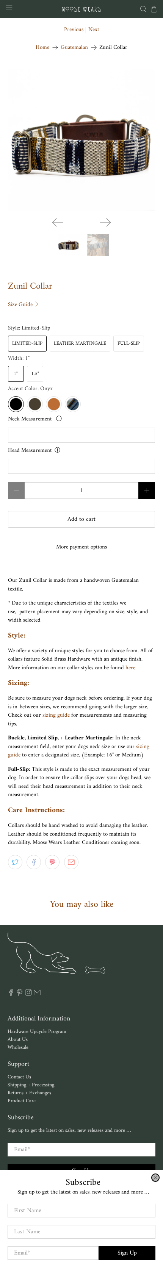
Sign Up (127, 1253)
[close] (155, 1177)
